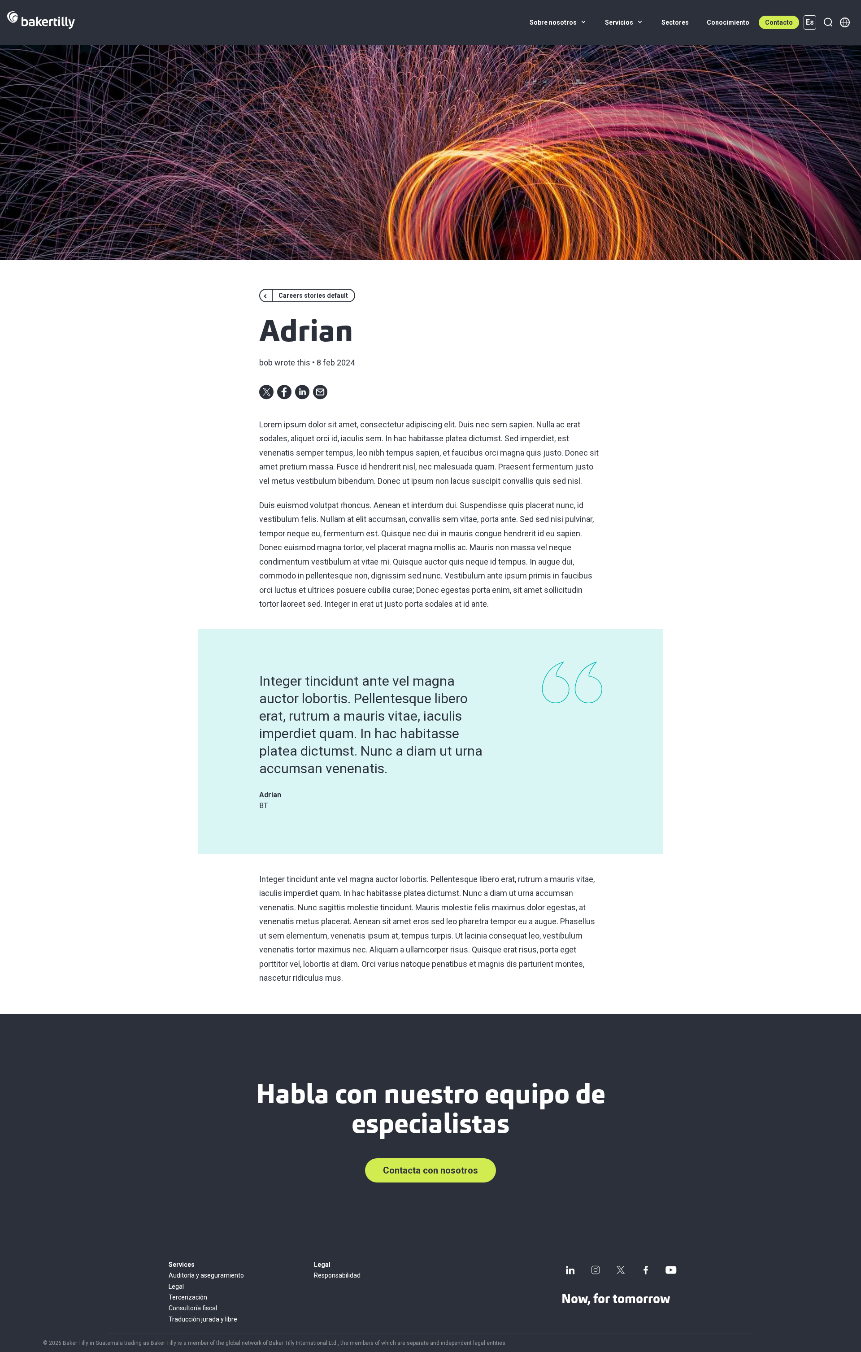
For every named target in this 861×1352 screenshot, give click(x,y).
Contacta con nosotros (430, 1170)
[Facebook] (646, 1270)
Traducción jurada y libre (203, 1319)
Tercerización (188, 1297)
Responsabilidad (337, 1275)
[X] (621, 1270)
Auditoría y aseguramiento (206, 1275)
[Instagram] (595, 1270)
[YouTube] (671, 1270)
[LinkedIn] (570, 1270)
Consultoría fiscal (193, 1308)
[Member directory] (844, 22)
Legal (176, 1286)
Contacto (779, 22)
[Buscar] (828, 22)
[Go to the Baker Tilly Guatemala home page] (41, 22)
